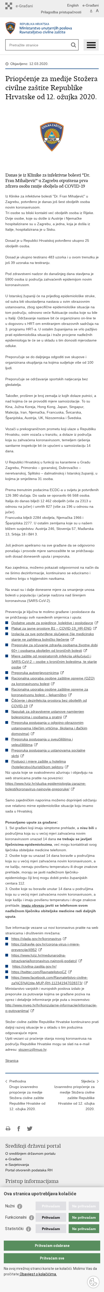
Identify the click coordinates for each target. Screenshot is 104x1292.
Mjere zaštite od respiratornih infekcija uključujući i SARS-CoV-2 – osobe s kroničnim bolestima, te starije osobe (54, 661)
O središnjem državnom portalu (30, 1153)
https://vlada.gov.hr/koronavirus (36, 939)
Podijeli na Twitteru (29, 1128)
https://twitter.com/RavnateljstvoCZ (39, 972)
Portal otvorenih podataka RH (29, 1170)
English (73, 5)
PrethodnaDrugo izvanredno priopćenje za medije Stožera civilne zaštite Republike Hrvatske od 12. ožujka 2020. (27, 1095)
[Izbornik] (91, 45)
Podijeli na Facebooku (18, 1128)
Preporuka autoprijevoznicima (35, 673)
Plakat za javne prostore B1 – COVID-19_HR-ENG (51, 628)
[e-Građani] (26, 6)
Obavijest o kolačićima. (38, 1274)
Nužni (10, 1206)
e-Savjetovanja (17, 1165)
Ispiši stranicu (8, 1128)
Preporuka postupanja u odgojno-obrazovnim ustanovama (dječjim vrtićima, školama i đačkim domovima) (49, 728)
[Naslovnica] (52, 29)
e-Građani (91, 5)
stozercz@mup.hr (32, 1049)
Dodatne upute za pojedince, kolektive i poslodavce (52, 623)
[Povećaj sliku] (52, 136)
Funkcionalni (16, 1217)
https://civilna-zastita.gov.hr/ (34, 966)
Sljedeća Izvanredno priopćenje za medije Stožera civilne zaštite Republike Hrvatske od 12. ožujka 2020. (74, 1095)
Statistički (14, 1228)
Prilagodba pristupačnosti (61, 12)
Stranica (11, 1061)
